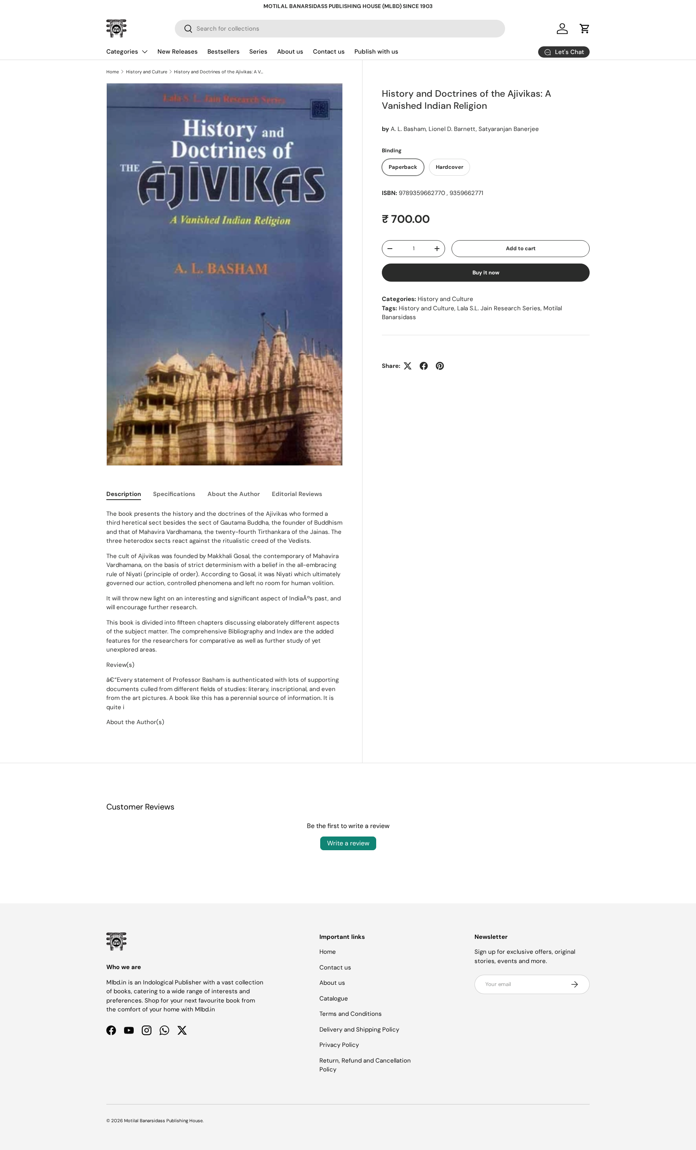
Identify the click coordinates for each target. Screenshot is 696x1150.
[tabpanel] (224, 618)
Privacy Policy (339, 1045)
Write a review (348, 843)
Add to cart (521, 248)
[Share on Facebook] (424, 366)
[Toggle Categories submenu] (144, 51)
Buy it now (485, 272)
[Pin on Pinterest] (440, 366)
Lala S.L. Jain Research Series (499, 308)
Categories (122, 52)
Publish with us (376, 52)
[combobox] (340, 28)
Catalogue (333, 998)
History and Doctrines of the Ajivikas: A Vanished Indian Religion (219, 72)
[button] (585, 28)
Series (258, 52)
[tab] (123, 494)
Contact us (329, 52)
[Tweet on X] (408, 366)
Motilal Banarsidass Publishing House (163, 1120)
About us (290, 52)
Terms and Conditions (350, 1014)
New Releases (177, 52)
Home (112, 72)
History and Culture (146, 72)
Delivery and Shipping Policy (359, 1029)
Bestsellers (223, 52)
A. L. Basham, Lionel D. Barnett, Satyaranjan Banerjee (465, 129)
